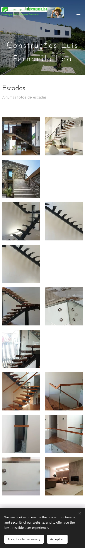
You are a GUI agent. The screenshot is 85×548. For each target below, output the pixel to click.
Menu (78, 14)
